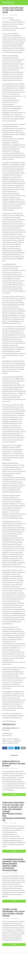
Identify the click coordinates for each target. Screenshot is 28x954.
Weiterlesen (14, 794)
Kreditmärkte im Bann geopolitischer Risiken (13, 764)
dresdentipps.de (8, 2)
